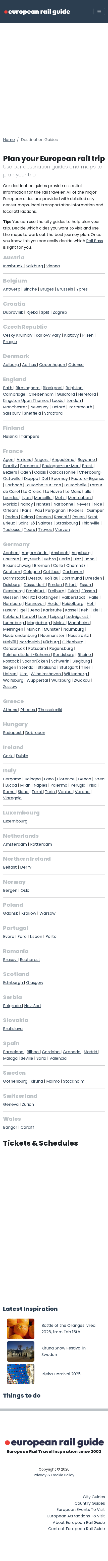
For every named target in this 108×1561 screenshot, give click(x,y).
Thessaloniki (50, 710)
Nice (98, 504)
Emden (55, 585)
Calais (40, 472)
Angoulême (63, 459)
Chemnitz (76, 565)
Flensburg (13, 591)
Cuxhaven (73, 572)
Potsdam (37, 648)
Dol (45, 478)
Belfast (10, 867)
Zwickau (82, 680)
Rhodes (28, 710)
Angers (41, 459)
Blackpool (53, 388)
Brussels (65, 289)
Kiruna (37, 1081)
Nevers (84, 504)
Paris (27, 510)
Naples (41, 785)
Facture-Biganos (87, 478)
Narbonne (63, 504)
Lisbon (36, 936)
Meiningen (13, 629)
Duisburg (12, 585)
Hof (90, 603)
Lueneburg (14, 623)
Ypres (82, 289)
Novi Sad (32, 1006)
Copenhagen (52, 365)
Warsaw (47, 913)
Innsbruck (13, 266)
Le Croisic (33, 491)
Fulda (73, 591)
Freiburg (56, 591)
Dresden (94, 578)
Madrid (91, 1052)
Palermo (59, 785)
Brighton (74, 388)
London (74, 400)
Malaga (11, 1058)
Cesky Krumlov (18, 335)
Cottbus (51, 572)
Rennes (44, 517)
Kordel (29, 616)
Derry (25, 867)
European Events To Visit (81, 1509)
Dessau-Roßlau (43, 578)
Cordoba (51, 1052)
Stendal (27, 667)
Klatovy (72, 335)
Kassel (72, 610)
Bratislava (13, 1029)
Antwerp (12, 289)
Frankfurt (35, 591)
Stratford (53, 413)
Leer (43, 616)
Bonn (89, 559)
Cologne (32, 572)
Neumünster (53, 635)
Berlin (65, 559)
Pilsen (88, 335)
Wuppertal (38, 680)
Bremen (42, 565)
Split (45, 312)
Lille (88, 491)
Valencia (58, 1058)
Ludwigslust (77, 616)
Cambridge (14, 394)
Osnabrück (14, 648)
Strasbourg (67, 523)
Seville (27, 1058)
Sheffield (33, 413)
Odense (76, 365)
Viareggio (12, 798)
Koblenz (11, 616)
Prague (10, 342)
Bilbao (33, 1052)
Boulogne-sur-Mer (61, 466)
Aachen (11, 553)
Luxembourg (15, 821)
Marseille (43, 498)
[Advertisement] (54, 79)
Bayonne (87, 459)
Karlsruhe (53, 610)
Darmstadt (14, 578)
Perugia (78, 785)
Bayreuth (31, 559)
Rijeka (32, 312)
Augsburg (81, 553)
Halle (94, 597)
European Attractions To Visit (76, 1516)
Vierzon (62, 529)
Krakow (29, 913)
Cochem (12, 572)
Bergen (10, 890)
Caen (26, 472)
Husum (10, 610)
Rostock (11, 661)
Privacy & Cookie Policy (54, 1475)
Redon (12, 517)
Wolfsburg (13, 680)
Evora (9, 936)
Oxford (59, 407)
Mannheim (79, 623)
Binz (77, 559)
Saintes (45, 523)
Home (9, 140)
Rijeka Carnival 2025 (61, 1374)
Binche (31, 289)
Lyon (27, 498)
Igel (24, 610)
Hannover (35, 603)
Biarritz (10, 466)
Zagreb (60, 312)
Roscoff (62, 517)
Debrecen (35, 733)
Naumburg (74, 629)
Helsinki (11, 436)
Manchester (15, 407)
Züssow (10, 686)
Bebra (50, 559)
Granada (72, 1052)
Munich (33, 629)
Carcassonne (63, 472)
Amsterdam (15, 844)
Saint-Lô (27, 523)
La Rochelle (76, 485)
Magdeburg (39, 623)
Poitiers (76, 510)
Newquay (39, 407)
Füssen (88, 591)
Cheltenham (42, 394)
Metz (60, 498)
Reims (27, 517)
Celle (58, 565)
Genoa (85, 779)
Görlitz (29, 597)
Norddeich (30, 642)
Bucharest (30, 960)
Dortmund (72, 578)
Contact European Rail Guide (76, 1529)
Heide (53, 603)
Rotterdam (41, 844)
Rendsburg (64, 655)
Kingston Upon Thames (26, 400)
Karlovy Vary (49, 335)
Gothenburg (15, 1081)
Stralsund (47, 667)
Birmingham (28, 388)
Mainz (59, 623)
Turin (50, 792)
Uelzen (10, 674)
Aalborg (11, 365)
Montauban (80, 498)
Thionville (90, 523)
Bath (8, 388)
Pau (39, 510)
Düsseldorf (35, 585)
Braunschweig (17, 565)
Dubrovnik (13, 312)
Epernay (60, 478)
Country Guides (90, 1503)
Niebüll (10, 642)
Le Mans (73, 491)
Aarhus (29, 365)
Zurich (28, 1104)
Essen (86, 585)
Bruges (47, 289)
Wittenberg (76, 674)
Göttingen (48, 597)
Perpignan (56, 510)
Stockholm (73, 1081)
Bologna (33, 779)
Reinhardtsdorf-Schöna (27, 655)
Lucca (11, 785)
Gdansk (11, 913)
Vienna (53, 266)
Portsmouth (81, 407)
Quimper (95, 510)
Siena (23, 792)
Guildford (66, 394)
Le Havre (54, 491)
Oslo (25, 890)
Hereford (87, 394)
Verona (82, 792)
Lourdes (11, 498)
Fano (49, 779)
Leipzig (57, 616)
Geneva (11, 1104)
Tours (30, 529)
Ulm (24, 674)
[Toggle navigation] (99, 11)
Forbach (14, 485)
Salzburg (35, 266)
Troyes (45, 529)
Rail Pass (94, 241)
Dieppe (31, 478)
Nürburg (51, 642)
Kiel (96, 610)
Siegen (10, 667)
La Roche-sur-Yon (43, 485)
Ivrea (99, 779)
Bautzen (11, 559)
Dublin (22, 756)
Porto (51, 936)
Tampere (30, 436)
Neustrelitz (79, 635)
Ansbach (60, 553)
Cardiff (27, 1127)
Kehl (85, 610)
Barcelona (13, 1052)
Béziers (10, 472)
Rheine (85, 655)
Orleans (11, 510)
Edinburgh (13, 982)
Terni (37, 792)
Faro (23, 936)
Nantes (43, 504)
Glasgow (34, 982)
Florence (66, 779)
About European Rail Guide (79, 1522)
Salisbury (12, 413)
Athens (10, 710)
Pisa (93, 785)
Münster (52, 629)
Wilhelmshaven (46, 674)
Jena (35, 610)
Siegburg (82, 661)
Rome (9, 792)
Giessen (11, 597)
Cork (8, 756)
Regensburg (61, 648)
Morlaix (10, 504)
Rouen (79, 517)
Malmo (53, 1081)
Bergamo (12, 779)
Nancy (27, 504)
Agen (8, 459)
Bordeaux (30, 466)
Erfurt (71, 585)
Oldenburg (73, 642)
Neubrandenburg (20, 635)
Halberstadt (74, 597)
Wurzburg (61, 680)
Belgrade (12, 1006)
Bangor (10, 1127)
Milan (25, 785)
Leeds (58, 400)
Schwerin (60, 661)
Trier (86, 667)
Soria (41, 1058)
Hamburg (13, 603)
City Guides (94, 1497)
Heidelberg (73, 603)
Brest (87, 466)
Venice (65, 792)
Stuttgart (69, 667)
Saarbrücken (35, 661)
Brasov (10, 960)
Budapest (13, 733)
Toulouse (12, 529)
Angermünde (35, 553)
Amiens (24, 459)
